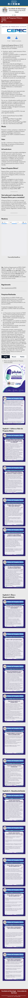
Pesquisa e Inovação (8, 21)
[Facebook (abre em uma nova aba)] (9, 4)
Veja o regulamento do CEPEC (8, 288)
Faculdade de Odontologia (9, 991)
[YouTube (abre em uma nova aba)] (18, 4)
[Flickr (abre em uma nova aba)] (16, 4)
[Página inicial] (2, 21)
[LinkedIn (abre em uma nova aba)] (13, 4)
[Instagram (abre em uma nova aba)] (11, 4)
